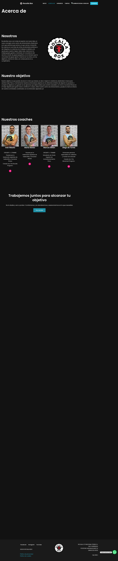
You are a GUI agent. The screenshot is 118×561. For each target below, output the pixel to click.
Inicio (44, 3)
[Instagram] (10, 171)
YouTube (39, 545)
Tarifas (67, 3)
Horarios (60, 3)
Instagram (31, 545)
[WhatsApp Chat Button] (115, 552)
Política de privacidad (26, 554)
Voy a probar (39, 210)
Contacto (94, 3)
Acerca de (51, 3)
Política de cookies (25, 556)
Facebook (23, 545)
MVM (96, 555)
